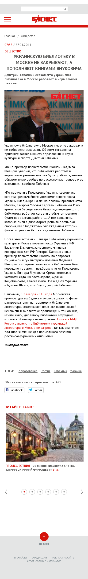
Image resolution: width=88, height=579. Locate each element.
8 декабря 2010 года (36, 294)
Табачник (60, 371)
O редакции (39, 557)
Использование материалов (44, 561)
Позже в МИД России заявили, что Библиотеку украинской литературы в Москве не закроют (40, 323)
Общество (28, 36)
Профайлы (20, 557)
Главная (10, 36)
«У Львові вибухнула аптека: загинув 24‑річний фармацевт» (40, 467)
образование (28, 371)
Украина (76, 371)
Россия (45, 371)
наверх (44, 543)
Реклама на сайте (63, 557)
